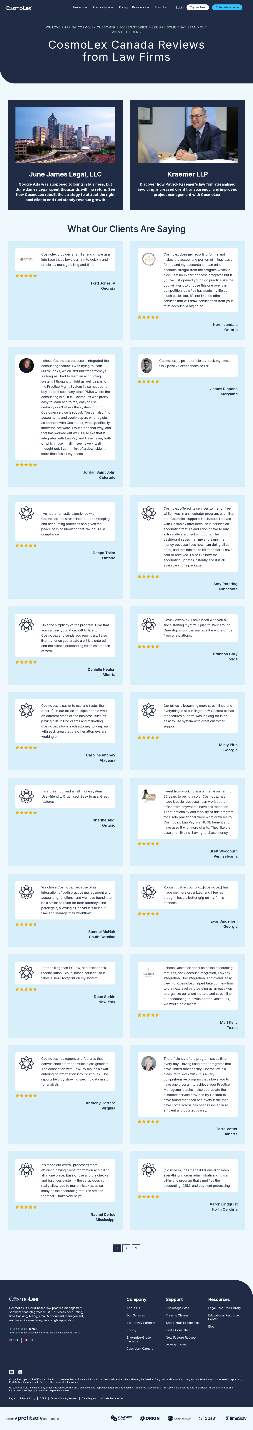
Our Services (135, 1315)
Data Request (89, 1398)
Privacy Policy (27, 1398)
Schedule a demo (227, 7)
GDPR (43, 1398)
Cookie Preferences (112, 1398)
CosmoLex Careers (139, 1348)
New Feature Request (181, 1337)
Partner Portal (176, 1345)
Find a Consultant (178, 1330)
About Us (161, 7)
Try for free (197, 7)
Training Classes (177, 1315)
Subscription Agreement (64, 1398)
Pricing (123, 7)
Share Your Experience (182, 1323)
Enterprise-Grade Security (138, 1339)
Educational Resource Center (223, 1317)
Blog (211, 1326)
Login (180, 7)
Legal (12, 1398)
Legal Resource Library (224, 1308)
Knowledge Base (177, 1308)
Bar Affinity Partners (140, 1323)
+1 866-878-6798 (23, 1329)
